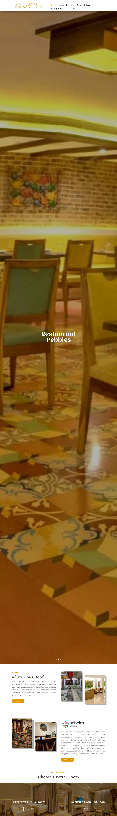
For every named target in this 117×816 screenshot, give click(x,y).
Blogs (79, 5)
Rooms (69, 5)
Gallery (87, 5)
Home (53, 5)
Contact (72, 9)
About (61, 5)
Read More (18, 701)
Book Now (29, 809)
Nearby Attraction (58, 9)
